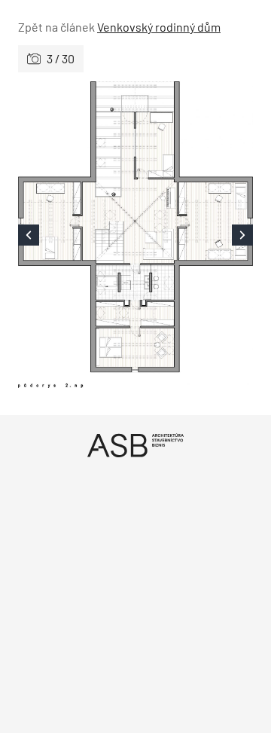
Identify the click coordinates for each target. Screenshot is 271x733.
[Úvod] (135, 445)
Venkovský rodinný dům (159, 27)
